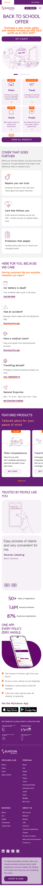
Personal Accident (29, 785)
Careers (25, 833)
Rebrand (25, 816)
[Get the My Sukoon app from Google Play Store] (28, 710)
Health (25, 772)
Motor (4, 765)
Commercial (6, 823)
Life (24, 769)
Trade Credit (6, 826)
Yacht (4, 772)
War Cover (26, 802)
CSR (24, 823)
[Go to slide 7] (27, 74)
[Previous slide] (7, 586)
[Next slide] (14, 586)
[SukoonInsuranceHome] (8, 8)
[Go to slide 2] (17, 74)
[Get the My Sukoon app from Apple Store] (10, 710)
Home (4, 769)
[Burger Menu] (40, 8)
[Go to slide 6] (25, 74)
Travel (25, 782)
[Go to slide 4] (22, 74)
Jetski (25, 792)
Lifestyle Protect (28, 789)
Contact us (26, 843)
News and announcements (32, 840)
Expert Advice (6, 775)
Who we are (27, 813)
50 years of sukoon (29, 836)
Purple (25, 779)
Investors (26, 826)
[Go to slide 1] (20, 481)
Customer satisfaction (30, 830)
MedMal (25, 799)
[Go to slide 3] (20, 74)
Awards (25, 820)
